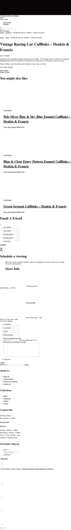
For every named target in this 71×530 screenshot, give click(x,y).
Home (2, 33)
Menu (2, 17)
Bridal (5, 396)
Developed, (41, 469)
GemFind (50, 469)
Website (25, 469)
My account (7, 22)
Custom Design (8, 379)
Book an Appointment (10, 11)
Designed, (31, 469)
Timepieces (7, 398)
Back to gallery (5, 31)
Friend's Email (8, 238)
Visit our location (8, 9)
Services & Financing (10, 381)
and (36, 469)
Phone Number (8, 335)
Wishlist (6, 24)
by (46, 469)
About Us (6, 376)
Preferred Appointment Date (12, 338)
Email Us (3, 426)
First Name (7, 324)
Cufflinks (8, 33)
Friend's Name (8, 234)
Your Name (7, 227)
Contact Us (7, 384)
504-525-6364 (7, 7)
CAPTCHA (6, 241)
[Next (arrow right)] (2, 529)
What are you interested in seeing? (14, 342)
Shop (7, 38)
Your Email (7, 231)
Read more (20, 127)
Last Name (6, 328)
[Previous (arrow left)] (0, 529)
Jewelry (5, 401)
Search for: (3, 365)
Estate (5, 403)
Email (5, 331)
